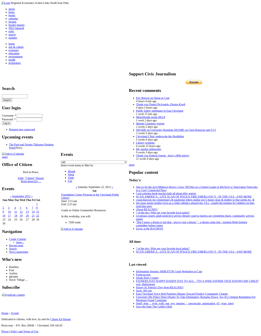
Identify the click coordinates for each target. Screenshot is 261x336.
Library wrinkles (145, 142)
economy (14, 50)
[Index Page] (5, 2)
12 (21, 211)
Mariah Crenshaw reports (150, 123)
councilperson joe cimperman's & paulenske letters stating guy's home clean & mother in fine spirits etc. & (195, 199)
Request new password (22, 129)
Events (15, 313)
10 (9, 211)
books (12, 15)
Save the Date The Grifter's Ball (154, 306)
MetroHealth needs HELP (150, 117)
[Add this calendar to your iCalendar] (13, 153)
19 (21, 215)
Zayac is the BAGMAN (149, 228)
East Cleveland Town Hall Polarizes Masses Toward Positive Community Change (182, 293)
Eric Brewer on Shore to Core (153, 98)
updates (13, 37)
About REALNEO (146, 209)
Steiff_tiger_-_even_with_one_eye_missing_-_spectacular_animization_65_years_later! (185, 303)
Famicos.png (143, 274)
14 (33, 211)
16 (3, 215)
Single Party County (147, 277)
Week (71, 174)
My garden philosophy (148, 149)
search (12, 34)
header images (17, 24)
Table (71, 177)
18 (15, 215)
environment (16, 56)
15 (37, 211)
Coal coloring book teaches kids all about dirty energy (166, 193)
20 (27, 215)
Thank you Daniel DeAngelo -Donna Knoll (160, 104)
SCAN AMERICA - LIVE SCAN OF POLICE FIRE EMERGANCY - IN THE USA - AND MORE (194, 196)
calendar (13, 18)
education (14, 53)
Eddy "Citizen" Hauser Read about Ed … (31, 180)
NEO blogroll (16, 28)
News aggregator (18, 251)
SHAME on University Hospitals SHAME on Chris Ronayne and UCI (176, 129)
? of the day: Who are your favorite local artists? (163, 212)
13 (27, 211)
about (12, 8)
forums (12, 21)
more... (20, 242)
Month (71, 171)
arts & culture (16, 47)
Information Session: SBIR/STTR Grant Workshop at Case (169, 271)
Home (4, 313)
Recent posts (16, 245)
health (12, 59)
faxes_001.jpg (144, 290)
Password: (9, 119)
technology (15, 62)
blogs (12, 12)
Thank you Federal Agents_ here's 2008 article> (163, 155)
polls (11, 31)
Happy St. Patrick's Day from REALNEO (159, 287)
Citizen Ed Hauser (60, 319)
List (70, 180)
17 (9, 215)
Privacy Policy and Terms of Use (19, 331)
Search (13, 248)
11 (15, 211)
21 (33, 215)
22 (37, 215)
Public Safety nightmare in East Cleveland (159, 110)
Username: (9, 115)
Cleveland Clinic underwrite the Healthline (160, 136)
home (12, 43)
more (5, 156)
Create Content (17, 239)
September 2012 (21, 196)
